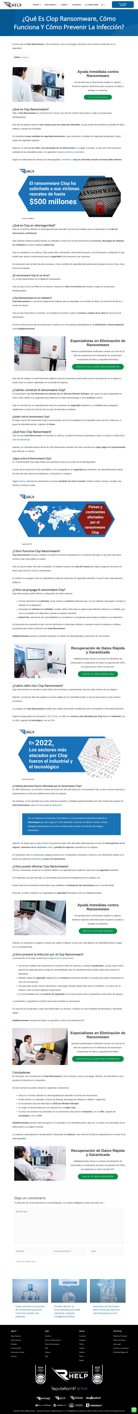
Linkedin (82, 1352)
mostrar (24, 57)
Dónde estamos (16, 1340)
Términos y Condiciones (121, 1348)
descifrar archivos (31, 570)
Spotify (81, 1360)
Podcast (47, 1352)
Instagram (82, 1340)
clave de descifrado (21, 439)
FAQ (46, 1348)
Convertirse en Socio (17, 1352)
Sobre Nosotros (16, 1336)
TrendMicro (66, 159)
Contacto (14, 1356)
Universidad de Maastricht (50, 805)
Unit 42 (22, 481)
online (50, 847)
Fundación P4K (16, 1348)
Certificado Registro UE (120, 1352)
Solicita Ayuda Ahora (98, 97)
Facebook (82, 1336)
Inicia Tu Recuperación (98, 674)
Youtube (81, 1348)
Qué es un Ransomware (53, 1340)
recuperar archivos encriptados (70, 152)
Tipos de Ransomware (52, 1344)
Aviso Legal (117, 1344)
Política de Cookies (119, 1340)
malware (56, 113)
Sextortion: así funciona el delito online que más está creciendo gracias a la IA (106, 1310)
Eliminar (16, 870)
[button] (40, 5)
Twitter (81, 1356)
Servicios (48, 1336)
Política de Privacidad (120, 1336)
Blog (46, 1356)
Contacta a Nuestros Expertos (98, 367)
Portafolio (14, 1344)
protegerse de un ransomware (60, 958)
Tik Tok (81, 1344)
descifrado (113, 313)
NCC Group (52, 716)
